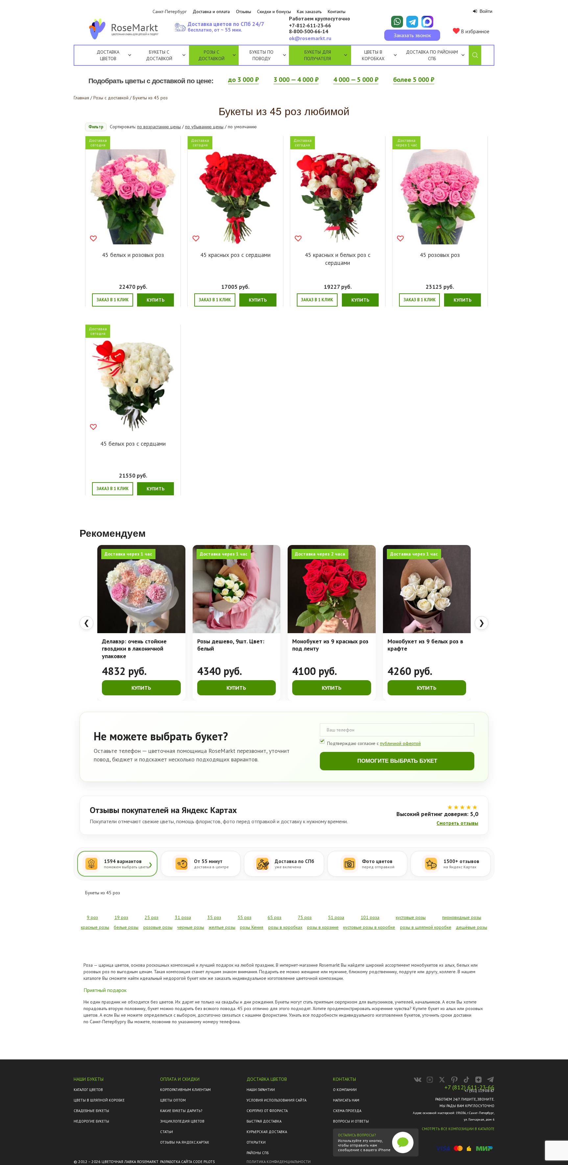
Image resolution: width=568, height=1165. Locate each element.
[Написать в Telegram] (412, 22)
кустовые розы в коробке (369, 927)
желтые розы (222, 927)
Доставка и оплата (211, 11)
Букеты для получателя (317, 55)
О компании (345, 1089)
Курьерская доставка (267, 1131)
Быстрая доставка (264, 1121)
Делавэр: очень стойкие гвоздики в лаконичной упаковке (134, 649)
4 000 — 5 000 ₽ (355, 79)
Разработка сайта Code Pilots (187, 1161)
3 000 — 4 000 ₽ (296, 79)
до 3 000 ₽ (243, 79)
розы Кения (251, 927)
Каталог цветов (88, 1089)
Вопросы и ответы (351, 1121)
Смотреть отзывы (457, 823)
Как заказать (309, 11)
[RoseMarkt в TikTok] (466, 1079)
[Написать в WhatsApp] (397, 22)
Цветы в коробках (373, 55)
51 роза (336, 917)
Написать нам (346, 1100)
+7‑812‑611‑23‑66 (310, 26)
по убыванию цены (204, 127)
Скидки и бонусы (274, 11)
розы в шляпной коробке (425, 927)
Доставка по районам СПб (432, 55)
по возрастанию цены (159, 127)
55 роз (244, 917)
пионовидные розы (461, 917)
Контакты (336, 11)
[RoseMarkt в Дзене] (478, 1079)
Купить (155, 300)
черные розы (190, 927)
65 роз (274, 917)
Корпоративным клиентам (185, 1089)
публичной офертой (400, 743)
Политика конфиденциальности (279, 1161)
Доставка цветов (108, 55)
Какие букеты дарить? (181, 1110)
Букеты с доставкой (159, 55)
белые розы (126, 927)
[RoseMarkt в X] (442, 1079)
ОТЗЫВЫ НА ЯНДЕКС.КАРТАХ (184, 1142)
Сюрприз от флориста (267, 1110)
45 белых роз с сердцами (133, 443)
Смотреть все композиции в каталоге (458, 1129)
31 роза (183, 917)
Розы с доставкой (211, 55)
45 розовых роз (440, 255)
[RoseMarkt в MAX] (430, 1079)
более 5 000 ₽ (413, 79)
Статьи (166, 1131)
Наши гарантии (261, 1089)
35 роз (214, 917)
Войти (485, 11)
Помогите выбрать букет (397, 761)
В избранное (474, 31)
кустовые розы (411, 917)
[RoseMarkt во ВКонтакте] (417, 1079)
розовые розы (158, 927)
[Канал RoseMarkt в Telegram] (490, 1079)
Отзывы (243, 11)
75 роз (305, 917)
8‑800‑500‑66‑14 (308, 32)
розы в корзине (323, 927)
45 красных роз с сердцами (235, 255)
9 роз (92, 917)
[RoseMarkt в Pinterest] (454, 1079)
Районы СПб (258, 1153)
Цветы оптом (173, 1100)
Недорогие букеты (91, 1121)
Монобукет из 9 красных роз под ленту (330, 645)
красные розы (95, 927)
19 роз (121, 917)
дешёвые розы (471, 927)
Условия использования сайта (276, 1100)
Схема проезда (347, 1110)
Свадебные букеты (91, 1110)
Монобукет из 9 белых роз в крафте (425, 645)
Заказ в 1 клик (113, 300)
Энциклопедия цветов (182, 1121)
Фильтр (95, 127)
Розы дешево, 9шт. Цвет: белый (230, 645)
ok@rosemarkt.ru (310, 38)
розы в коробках (285, 927)
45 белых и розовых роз (133, 255)
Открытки (256, 1142)
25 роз (151, 917)
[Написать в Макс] (427, 22)
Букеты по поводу (261, 55)
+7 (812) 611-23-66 (469, 1087)
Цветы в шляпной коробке (99, 1100)
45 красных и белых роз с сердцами (337, 258)
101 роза (370, 917)
